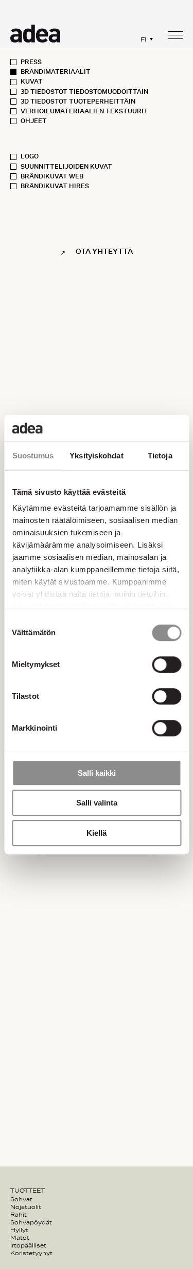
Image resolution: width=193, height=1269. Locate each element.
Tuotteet (27, 1190)
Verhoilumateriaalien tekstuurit (84, 111)
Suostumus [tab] (33, 455)
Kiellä (96, 833)
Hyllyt (19, 1230)
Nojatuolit (25, 1207)
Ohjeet (34, 121)
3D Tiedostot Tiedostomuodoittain (84, 92)
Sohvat (21, 1199)
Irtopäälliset (28, 1245)
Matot (19, 1238)
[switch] (166, 664)
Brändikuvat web (52, 176)
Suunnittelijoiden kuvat (66, 167)
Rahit (18, 1215)
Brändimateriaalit (56, 72)
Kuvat (32, 81)
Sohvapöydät (31, 1222)
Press (31, 62)
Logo (30, 156)
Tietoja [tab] (160, 455)
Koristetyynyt (31, 1253)
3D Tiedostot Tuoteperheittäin (78, 101)
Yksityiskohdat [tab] (96, 455)
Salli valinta (96, 803)
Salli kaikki (97, 773)
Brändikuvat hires (55, 186)
